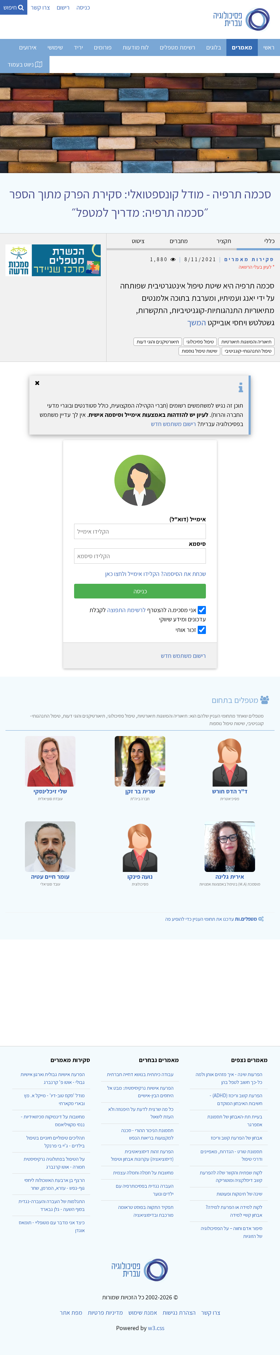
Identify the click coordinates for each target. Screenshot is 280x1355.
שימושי (55, 47)
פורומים (103, 47)
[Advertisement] (140, 990)
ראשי (269, 47)
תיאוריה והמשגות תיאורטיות (246, 341)
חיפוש (10, 7)
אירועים (28, 47)
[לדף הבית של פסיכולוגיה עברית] (242, 19)
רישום (63, 7)
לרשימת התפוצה (126, 610)
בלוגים (213, 47)
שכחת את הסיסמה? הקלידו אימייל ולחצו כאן (155, 574)
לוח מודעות (136, 47)
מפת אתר (71, 1312)
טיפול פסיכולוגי (200, 341)
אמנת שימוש (142, 1312)
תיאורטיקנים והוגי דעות (158, 341)
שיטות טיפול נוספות (199, 351)
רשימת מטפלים (177, 47)
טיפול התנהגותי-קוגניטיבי (248, 351)
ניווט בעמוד (21, 64)
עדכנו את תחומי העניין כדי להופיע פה (211, 919)
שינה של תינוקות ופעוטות (239, 1193)
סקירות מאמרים (249, 259)
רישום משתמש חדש (173, 424)
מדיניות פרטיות (105, 1312)
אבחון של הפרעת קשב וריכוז (236, 1137)
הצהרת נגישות (179, 1312)
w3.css (156, 1328)
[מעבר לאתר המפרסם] (53, 260)
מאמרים (242, 47)
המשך (196, 322)
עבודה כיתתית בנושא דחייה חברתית (140, 1074)
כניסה (83, 7)
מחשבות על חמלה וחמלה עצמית (143, 1172)
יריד (78, 47)
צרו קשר (40, 7)
